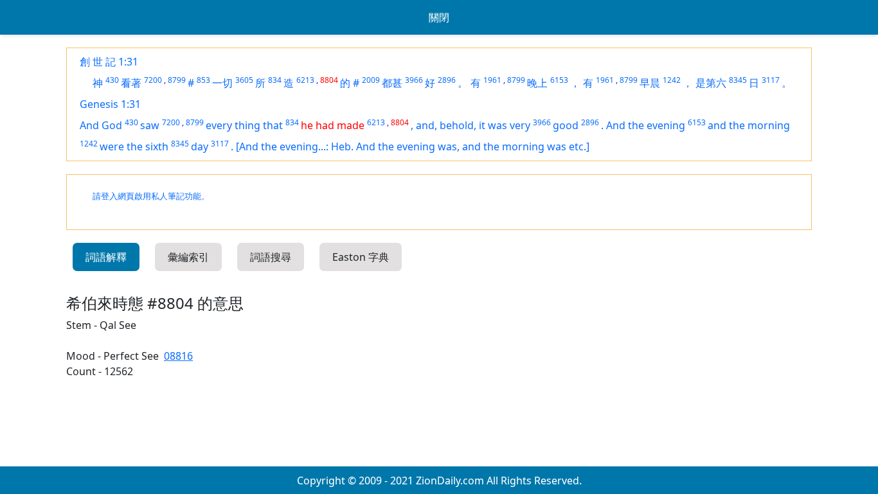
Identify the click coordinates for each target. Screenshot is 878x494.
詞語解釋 (106, 257)
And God (101, 125)
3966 (414, 80)
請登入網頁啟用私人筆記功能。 (151, 196)
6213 (305, 80)
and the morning (749, 125)
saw (149, 125)
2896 (447, 80)
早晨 (650, 83)
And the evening (645, 125)
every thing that (244, 125)
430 (112, 80)
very (520, 125)
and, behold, (447, 125)
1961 (492, 80)
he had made (332, 125)
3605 (244, 80)
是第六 (710, 83)
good (565, 125)
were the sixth (134, 146)
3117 (771, 80)
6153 (559, 80)
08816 (178, 356)
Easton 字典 (360, 257)
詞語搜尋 (270, 257)
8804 (329, 80)
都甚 (392, 83)
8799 (177, 80)
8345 (738, 80)
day (199, 146)
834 (275, 80)
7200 (153, 80)
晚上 (537, 83)
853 (203, 80)
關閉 (439, 17)
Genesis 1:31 (110, 104)
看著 (131, 83)
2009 (371, 80)
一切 (222, 83)
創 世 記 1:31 (109, 62)
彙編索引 (188, 257)
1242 (672, 80)
